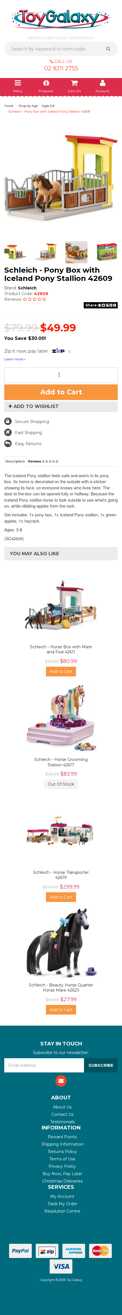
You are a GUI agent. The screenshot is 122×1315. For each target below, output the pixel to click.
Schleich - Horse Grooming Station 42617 (61, 762)
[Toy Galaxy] (61, 18)
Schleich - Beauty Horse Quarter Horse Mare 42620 (61, 987)
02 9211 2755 (61, 68)
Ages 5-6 (48, 106)
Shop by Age (28, 106)
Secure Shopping (32, 421)
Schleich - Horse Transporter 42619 (61, 875)
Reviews (35, 461)
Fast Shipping (28, 432)
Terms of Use (61, 1159)
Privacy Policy (61, 1166)
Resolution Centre (61, 1211)
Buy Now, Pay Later (61, 1173)
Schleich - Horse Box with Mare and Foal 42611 (61, 649)
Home (8, 106)
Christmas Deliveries (62, 1181)
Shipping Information (61, 1144)
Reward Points (62, 1136)
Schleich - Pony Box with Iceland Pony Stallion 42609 (49, 111)
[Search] (110, 49)
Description (15, 461)
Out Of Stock (61, 784)
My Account (61, 1196)
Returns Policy (62, 1151)
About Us (61, 1107)
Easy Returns (28, 443)
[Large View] (15, 252)
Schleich (27, 288)
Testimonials (62, 1121)
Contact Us (61, 1114)
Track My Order (61, 1203)
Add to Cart (61, 392)
